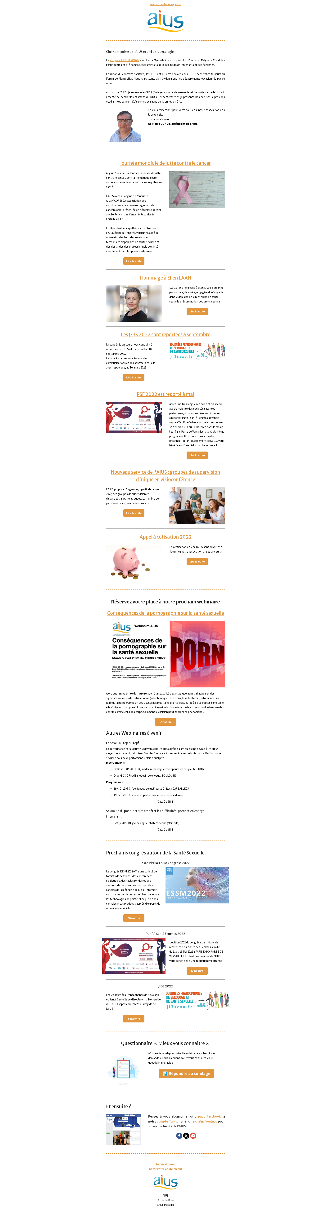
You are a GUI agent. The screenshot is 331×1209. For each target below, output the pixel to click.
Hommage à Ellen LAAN (165, 278)
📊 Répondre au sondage (186, 1073)
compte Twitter (168, 1121)
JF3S (153, 74)
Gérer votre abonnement (165, 1169)
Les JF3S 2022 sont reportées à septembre (165, 335)
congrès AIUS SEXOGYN (124, 60)
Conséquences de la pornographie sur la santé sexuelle (165, 613)
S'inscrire (166, 721)
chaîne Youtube (206, 1121)
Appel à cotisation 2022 (166, 537)
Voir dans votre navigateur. (165, 4)
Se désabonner (166, 1164)
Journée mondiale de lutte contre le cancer (165, 163)
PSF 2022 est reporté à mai (165, 394)
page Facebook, (210, 1116)
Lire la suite (134, 261)
